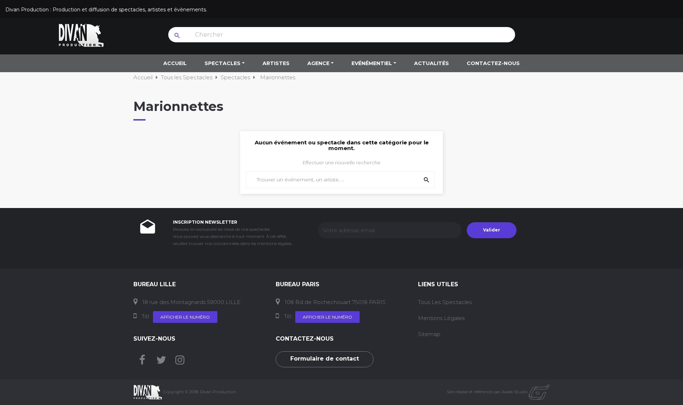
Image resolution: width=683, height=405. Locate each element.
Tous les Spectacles (445, 302)
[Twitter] (161, 361)
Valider (491, 230)
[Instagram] (180, 361)
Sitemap (429, 334)
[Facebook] (142, 361)
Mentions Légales (441, 318)
